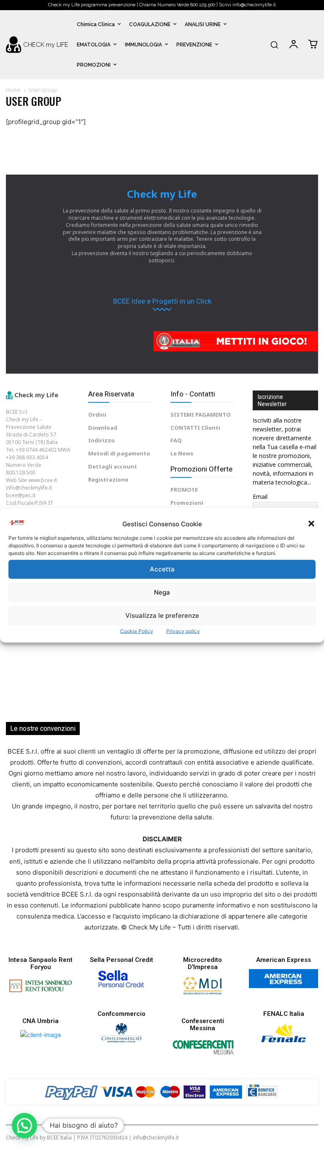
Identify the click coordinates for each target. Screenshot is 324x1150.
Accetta (162, 569)
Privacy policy (183, 631)
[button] (311, 524)
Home (13, 90)
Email (260, 497)
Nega (162, 592)
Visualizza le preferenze (162, 615)
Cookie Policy (136, 631)
